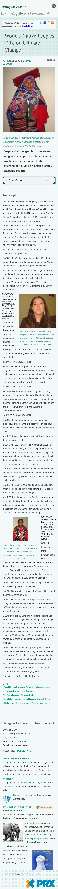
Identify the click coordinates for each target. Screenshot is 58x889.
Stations (4, 15)
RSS (18, 875)
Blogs (49, 13)
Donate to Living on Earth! (16, 759)
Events (12, 15)
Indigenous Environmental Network (18, 691)
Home (3, 13)
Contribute (30, 823)
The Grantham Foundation (15, 807)
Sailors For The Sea (23, 795)
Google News (27, 26)
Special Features (38, 13)
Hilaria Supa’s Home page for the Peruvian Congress (25, 703)
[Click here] (24, 750)
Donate (30, 15)
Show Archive (24, 13)
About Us (21, 15)
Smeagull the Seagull (13, 858)
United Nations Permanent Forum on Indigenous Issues (26, 687)
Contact (12, 875)
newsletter (47, 786)
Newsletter (40, 15)
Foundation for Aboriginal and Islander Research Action (26, 699)
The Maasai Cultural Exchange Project (19, 695)
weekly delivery (32, 782)
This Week (12, 13)
